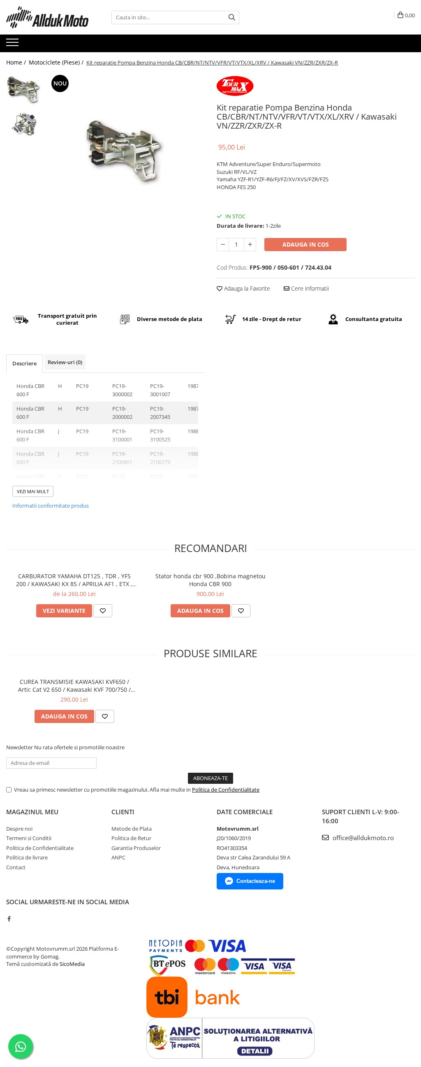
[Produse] (13, 45)
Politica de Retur (131, 838)
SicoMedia (72, 964)
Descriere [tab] (24, 363)
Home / (17, 62)
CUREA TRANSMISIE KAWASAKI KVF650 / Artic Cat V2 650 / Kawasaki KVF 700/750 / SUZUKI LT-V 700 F (74, 685)
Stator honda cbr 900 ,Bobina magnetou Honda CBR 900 (210, 580)
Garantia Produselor (136, 848)
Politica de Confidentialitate (225, 789)
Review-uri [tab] (65, 362)
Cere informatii (309, 288)
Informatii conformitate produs (50, 505)
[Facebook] (9, 918)
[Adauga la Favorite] (102, 610)
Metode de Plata (131, 828)
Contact (15, 867)
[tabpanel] (124, 152)
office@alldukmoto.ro (362, 838)
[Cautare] (231, 17)
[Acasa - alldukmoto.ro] (47, 17)
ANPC (118, 857)
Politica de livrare (27, 857)
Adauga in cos (305, 244)
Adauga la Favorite (246, 288)
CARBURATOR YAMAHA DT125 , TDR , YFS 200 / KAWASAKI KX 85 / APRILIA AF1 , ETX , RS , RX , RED (74, 580)
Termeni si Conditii (28, 838)
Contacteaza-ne (255, 881)
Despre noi (19, 828)
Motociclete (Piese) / (57, 62)
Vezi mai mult (33, 491)
